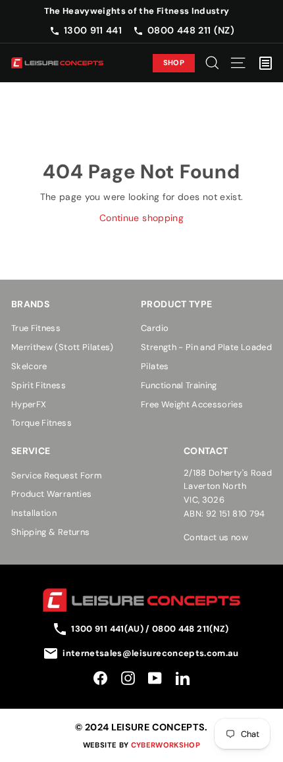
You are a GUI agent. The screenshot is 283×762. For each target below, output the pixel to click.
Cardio (154, 328)
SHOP (173, 62)
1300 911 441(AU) (108, 628)
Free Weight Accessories (192, 404)
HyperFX (28, 404)
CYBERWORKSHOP (166, 744)
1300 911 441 (93, 30)
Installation (34, 513)
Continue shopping (141, 218)
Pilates (154, 366)
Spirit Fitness (38, 385)
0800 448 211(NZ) (190, 628)
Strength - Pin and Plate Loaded (206, 347)
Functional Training (179, 385)
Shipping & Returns (50, 532)
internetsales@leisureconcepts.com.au (151, 653)
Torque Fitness (41, 422)
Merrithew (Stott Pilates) (62, 347)
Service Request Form (56, 475)
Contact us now (216, 537)
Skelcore (29, 366)
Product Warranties (51, 493)
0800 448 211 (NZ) (190, 30)
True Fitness (36, 328)
